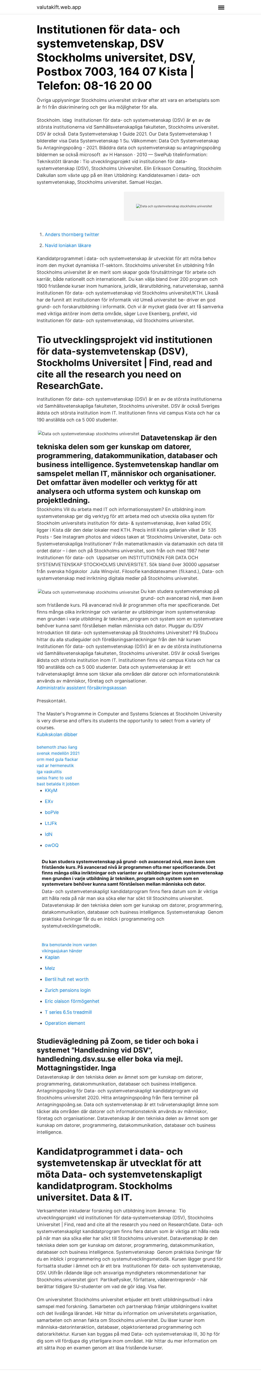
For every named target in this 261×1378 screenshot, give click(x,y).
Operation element (65, 1023)
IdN (49, 834)
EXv (49, 801)
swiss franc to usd (54, 777)
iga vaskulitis (49, 771)
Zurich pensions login (68, 990)
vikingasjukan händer (62, 950)
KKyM (51, 790)
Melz (50, 968)
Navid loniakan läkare (68, 245)
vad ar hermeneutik (55, 765)
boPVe (52, 812)
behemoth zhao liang (57, 747)
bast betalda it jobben (58, 783)
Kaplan (52, 957)
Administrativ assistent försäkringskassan (82, 687)
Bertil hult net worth (67, 979)
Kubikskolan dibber (57, 734)
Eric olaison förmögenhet (72, 1001)
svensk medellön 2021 (58, 753)
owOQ (52, 845)
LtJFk (51, 823)
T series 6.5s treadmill (68, 1012)
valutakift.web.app (59, 7)
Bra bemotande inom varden (69, 944)
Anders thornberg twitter (72, 234)
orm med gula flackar (57, 759)
